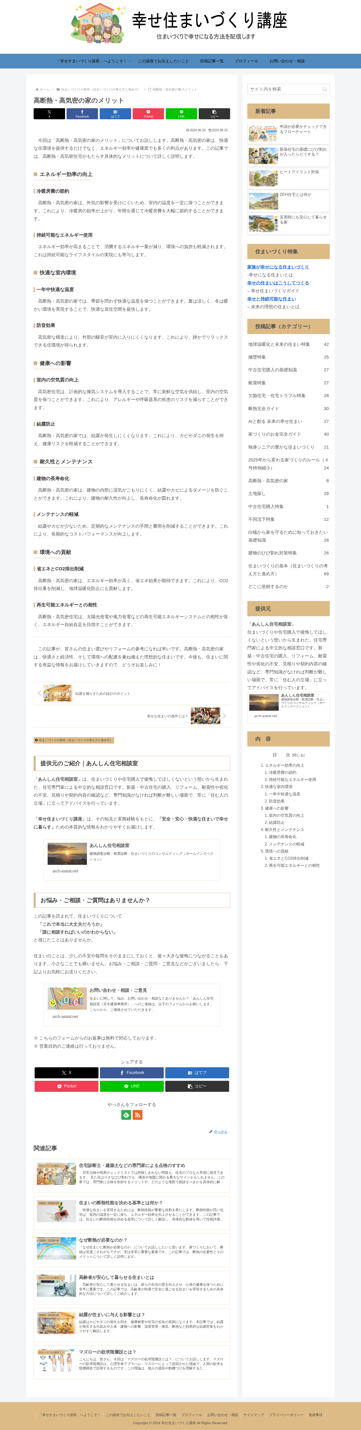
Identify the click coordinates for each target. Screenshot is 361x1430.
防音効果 (277, 801)
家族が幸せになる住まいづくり (278, 267)
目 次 (281, 754)
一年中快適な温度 (284, 794)
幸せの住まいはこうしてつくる (278, 283)
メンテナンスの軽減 (286, 844)
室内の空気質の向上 (286, 815)
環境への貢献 (277, 851)
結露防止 (277, 822)
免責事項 (315, 1415)
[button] (214, 113)
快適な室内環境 (278, 787)
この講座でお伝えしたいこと (128, 1415)
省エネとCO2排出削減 (288, 858)
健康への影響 (277, 808)
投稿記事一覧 (166, 1415)
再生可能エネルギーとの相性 (294, 865)
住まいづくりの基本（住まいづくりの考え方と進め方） (76, 740)
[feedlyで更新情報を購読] (126, 1115)
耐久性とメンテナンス (284, 830)
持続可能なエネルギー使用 (292, 779)
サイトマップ (253, 1415)
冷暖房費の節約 (282, 772)
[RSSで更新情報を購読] (137, 1115)
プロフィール (191, 1415)
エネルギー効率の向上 (284, 765)
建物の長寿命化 (282, 837)
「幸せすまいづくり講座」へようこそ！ (70, 1415)
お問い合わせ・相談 (222, 1415)
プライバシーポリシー (286, 1415)
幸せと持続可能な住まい (271, 298)
